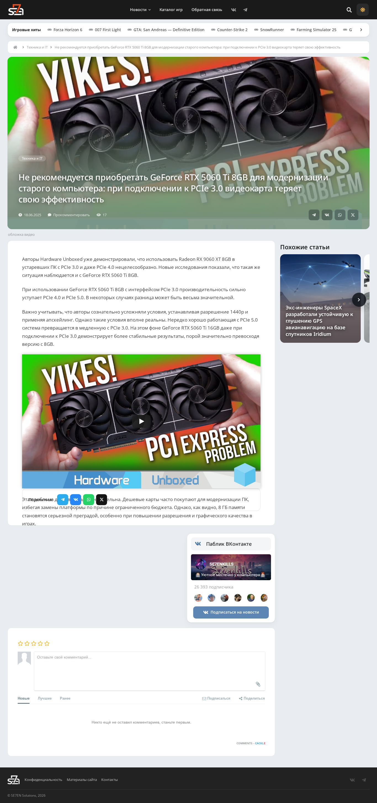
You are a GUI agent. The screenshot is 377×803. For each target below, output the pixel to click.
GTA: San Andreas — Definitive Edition (169, 29)
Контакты (109, 779)
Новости (138, 9)
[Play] (141, 421)
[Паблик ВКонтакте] (200, 544)
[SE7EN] (15, 10)
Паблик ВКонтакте (229, 543)
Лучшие (45, 698)
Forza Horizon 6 (68, 29)
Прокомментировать (71, 214)
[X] (353, 214)
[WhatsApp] (340, 214)
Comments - (251, 743)
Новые (24, 698)
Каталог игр (171, 9)
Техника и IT (37, 47)
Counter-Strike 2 (232, 29)
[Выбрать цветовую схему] (363, 10)
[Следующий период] (359, 300)
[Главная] (16, 47)
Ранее (65, 698)
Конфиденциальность (43, 779)
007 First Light (108, 29)
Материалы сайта (82, 779)
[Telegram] (245, 9)
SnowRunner (272, 29)
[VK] (233, 9)
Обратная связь (207, 9)
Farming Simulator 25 (316, 29)
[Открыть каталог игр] (358, 30)
